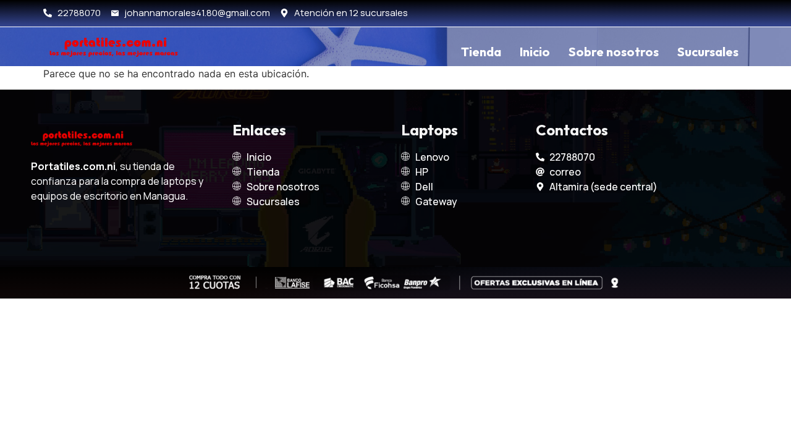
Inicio (535, 51)
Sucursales (707, 51)
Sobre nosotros (614, 51)
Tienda (481, 51)
